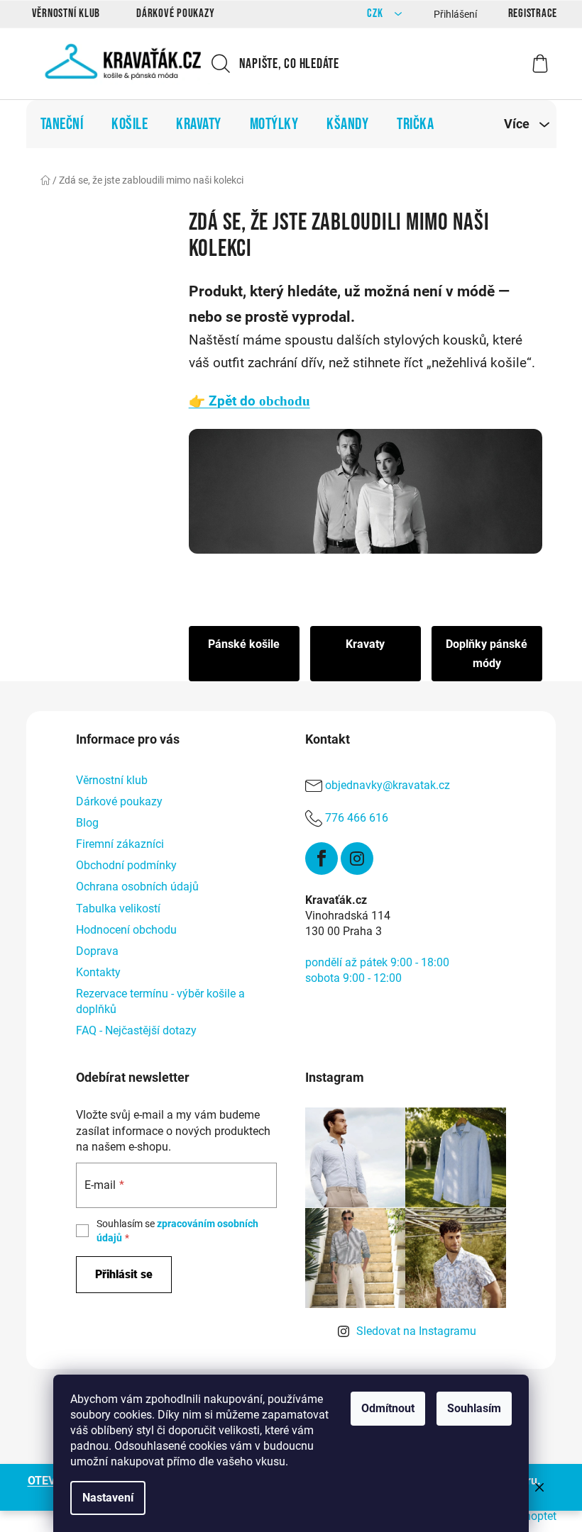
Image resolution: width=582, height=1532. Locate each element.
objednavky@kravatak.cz (387, 785)
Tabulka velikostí (118, 908)
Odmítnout (387, 1408)
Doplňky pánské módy (486, 653)
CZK (376, 14)
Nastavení (107, 1497)
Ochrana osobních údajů (137, 886)
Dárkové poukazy (175, 13)
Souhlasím (474, 1408)
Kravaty (365, 644)
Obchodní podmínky (126, 865)
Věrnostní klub (66, 13)
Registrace (533, 13)
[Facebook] (321, 858)
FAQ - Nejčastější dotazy (136, 1030)
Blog (87, 822)
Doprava (97, 951)
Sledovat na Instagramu (416, 1331)
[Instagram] (357, 858)
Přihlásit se (124, 1274)
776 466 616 (356, 817)
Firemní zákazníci (120, 844)
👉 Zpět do (249, 401)
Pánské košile (244, 644)
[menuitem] (62, 124)
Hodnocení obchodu (126, 929)
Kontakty (98, 972)
